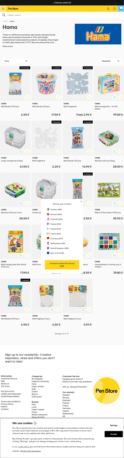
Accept (113, 434)
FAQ (3, 381)
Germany (66, 408)
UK (63, 416)
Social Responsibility (10, 396)
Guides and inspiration (11, 394)
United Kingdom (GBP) (59, 248)
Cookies (4, 409)
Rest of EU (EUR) (57, 253)
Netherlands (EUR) (57, 243)
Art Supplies (37, 379)
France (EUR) (55, 234)
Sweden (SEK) (56, 209)
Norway (65, 397)
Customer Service (9, 378)
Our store (5, 386)
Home (5, 21)
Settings (113, 425)
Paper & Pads (38, 386)
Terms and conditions (10, 401)
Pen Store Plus (7, 391)
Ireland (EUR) (55, 229)
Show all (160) (38, 417)
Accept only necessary (30, 451)
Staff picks (37, 396)
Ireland (65, 411)
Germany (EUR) (56, 239)
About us (5, 383)
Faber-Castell (38, 409)
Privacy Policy (7, 404)
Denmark (66, 400)
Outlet (35, 391)
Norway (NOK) (56, 214)
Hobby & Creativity (40, 381)
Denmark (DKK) (56, 219)
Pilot (34, 404)
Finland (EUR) (55, 224)
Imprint (4, 406)
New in (35, 394)
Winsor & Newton (39, 414)
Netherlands (68, 413)
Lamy (34, 407)
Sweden (66, 395)
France (65, 405)
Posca (34, 412)
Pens (34, 384)
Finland (65, 403)
